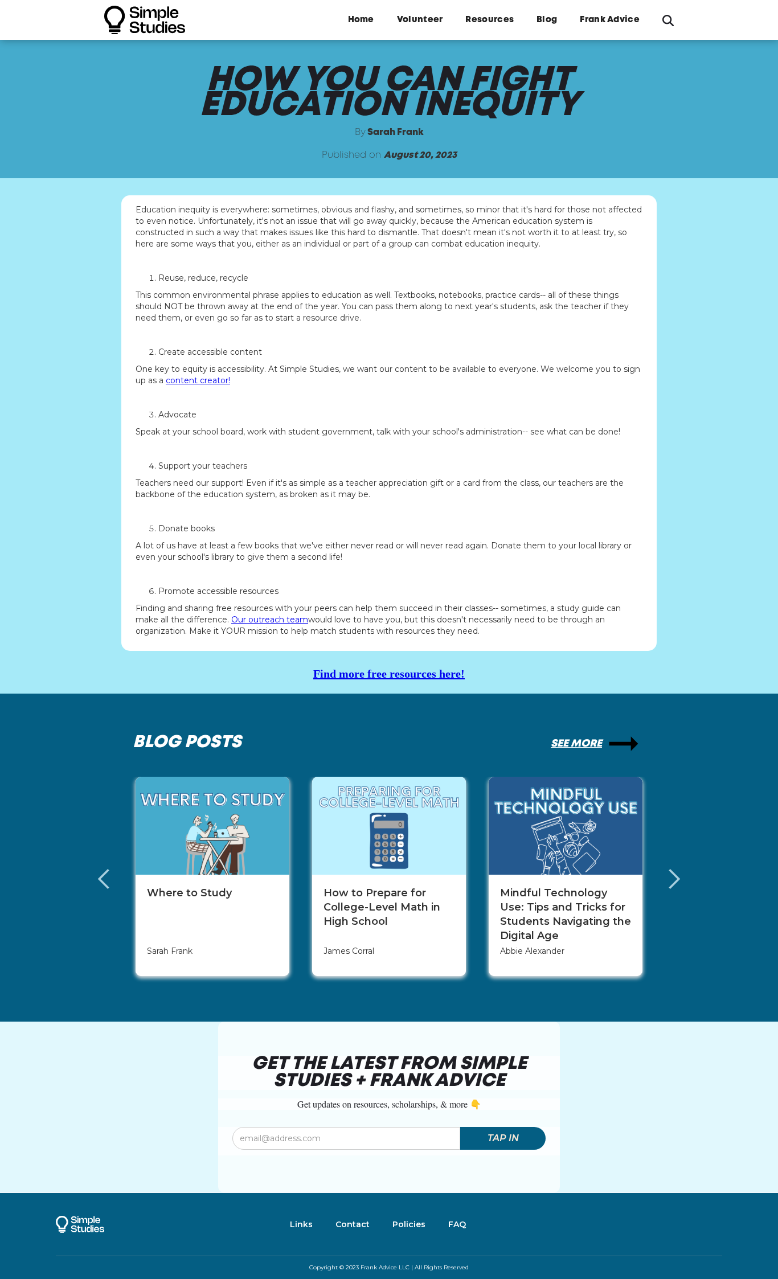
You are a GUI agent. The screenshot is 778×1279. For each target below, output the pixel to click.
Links (301, 1224)
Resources (489, 20)
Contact (352, 1224)
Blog (547, 20)
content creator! (198, 380)
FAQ (457, 1224)
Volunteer (420, 20)
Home (361, 20)
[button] (115, 879)
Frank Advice (610, 20)
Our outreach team (269, 619)
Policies (408, 1224)
